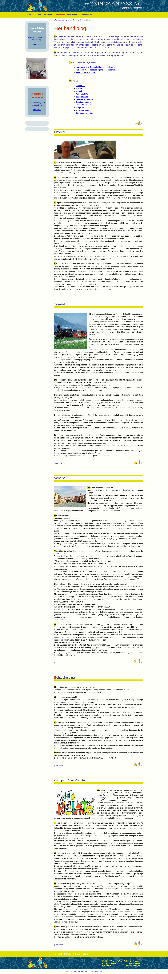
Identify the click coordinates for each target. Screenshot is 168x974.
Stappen (37, 15)
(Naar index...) (59, 463)
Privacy (67, 954)
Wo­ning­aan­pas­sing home (62, 20)
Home (28, 15)
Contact (58, 954)
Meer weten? (72, 15)
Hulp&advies (86, 15)
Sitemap (76, 954)
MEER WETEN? (131, 8)
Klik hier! (37, 44)
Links (85, 954)
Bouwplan (48, 15)
